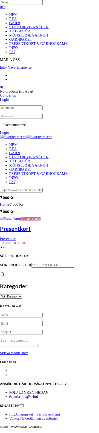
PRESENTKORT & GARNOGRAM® (38, 43)
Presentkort (8, 239)
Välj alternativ (30, 219)
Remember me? (16, 125)
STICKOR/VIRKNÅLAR (29, 27)
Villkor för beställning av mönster (33, 418)
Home (4, 204)
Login (4, 100)
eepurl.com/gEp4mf (23, 397)
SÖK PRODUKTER (15, 265)
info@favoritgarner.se (16, 67)
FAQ (13, 52)
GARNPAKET (20, 39)
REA (13, 19)
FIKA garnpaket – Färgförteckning (34, 414)
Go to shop (8, 95)
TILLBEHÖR (19, 31)
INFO (13, 48)
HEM (13, 15)
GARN (14, 23)
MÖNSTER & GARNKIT (29, 35)
